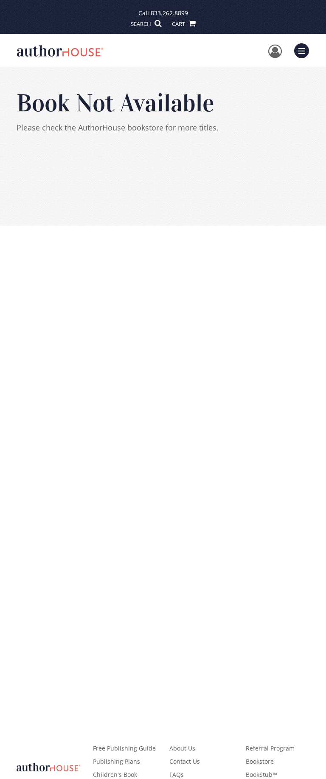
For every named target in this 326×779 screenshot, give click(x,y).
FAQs (176, 775)
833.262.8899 (169, 13)
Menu (304, 50)
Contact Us (184, 761)
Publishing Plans (116, 761)
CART (179, 24)
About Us (182, 748)
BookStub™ (261, 775)
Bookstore (260, 761)
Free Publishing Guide (124, 748)
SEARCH (141, 24)
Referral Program (270, 748)
